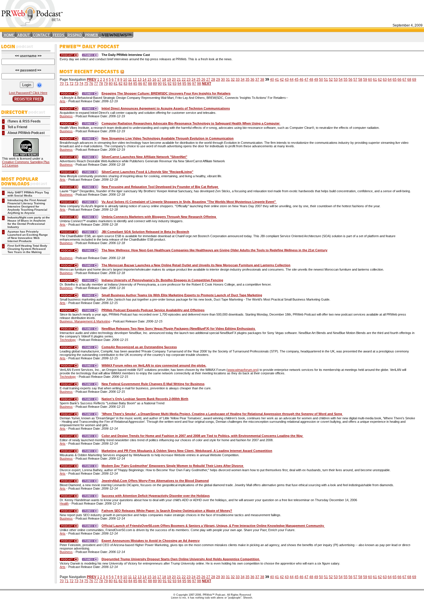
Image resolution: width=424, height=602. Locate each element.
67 (404, 80)
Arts (62, 101)
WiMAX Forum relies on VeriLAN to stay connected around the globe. (154, 365)
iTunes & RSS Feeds (24, 121)
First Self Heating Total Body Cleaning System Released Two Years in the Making (27, 249)
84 (130, 84)
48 (311, 80)
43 (287, 80)
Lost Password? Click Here (28, 93)
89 (155, 84)
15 (149, 80)
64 (390, 80)
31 (228, 80)
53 (336, 80)
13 (140, 80)
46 (301, 80)
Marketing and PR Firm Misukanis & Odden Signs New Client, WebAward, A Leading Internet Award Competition (187, 450)
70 (62, 84)
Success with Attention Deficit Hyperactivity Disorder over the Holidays (156, 495)
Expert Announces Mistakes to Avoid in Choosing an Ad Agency (151, 540)
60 (370, 80)
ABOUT (23, 35)
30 (223, 80)
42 (282, 80)
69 (414, 80)
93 (174, 84)
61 (375, 80)
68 (409, 80)
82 (121, 84)
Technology (68, 339)
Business (66, 116)
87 (145, 84)
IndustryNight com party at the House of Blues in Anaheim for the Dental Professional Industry (28, 222)
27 (208, 80)
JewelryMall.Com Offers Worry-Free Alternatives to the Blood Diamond (155, 480)
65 (395, 80)
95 (184, 84)
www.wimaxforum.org (243, 369)
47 (306, 80)
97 (194, 84)
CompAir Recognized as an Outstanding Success (139, 347)
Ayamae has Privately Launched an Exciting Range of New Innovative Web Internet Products (27, 236)
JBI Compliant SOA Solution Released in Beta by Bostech (145, 231)
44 (292, 80)
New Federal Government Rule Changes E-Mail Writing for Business (153, 384)
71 (67, 84)
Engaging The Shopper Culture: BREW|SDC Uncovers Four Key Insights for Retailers (166, 93)
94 (179, 84)
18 (164, 80)
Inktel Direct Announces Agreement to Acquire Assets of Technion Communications (166, 108)
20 (174, 80)
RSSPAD (74, 35)
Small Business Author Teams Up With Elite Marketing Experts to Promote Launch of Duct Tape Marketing (182, 295)
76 (91, 84)
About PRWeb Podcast (26, 133)
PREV (91, 80)
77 (96, 84)
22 (184, 80)
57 (355, 80)
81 (116, 84)
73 (76, 84)
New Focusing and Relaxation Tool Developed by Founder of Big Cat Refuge (160, 186)
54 (341, 80)
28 (213, 80)
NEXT (206, 84)
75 (86, 84)
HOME (9, 35)
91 (165, 84)
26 (203, 80)
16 (154, 80)
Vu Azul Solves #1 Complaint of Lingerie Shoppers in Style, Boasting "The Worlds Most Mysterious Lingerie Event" (189, 201)
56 (350, 80)
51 (326, 80)
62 (380, 80)
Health (64, 503)
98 (199, 84)
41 (277, 80)
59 (365, 80)
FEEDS (58, 35)
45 (296, 80)
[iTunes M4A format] (91, 93)
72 (72, 84)
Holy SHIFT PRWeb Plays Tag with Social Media (28, 194)
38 (262, 80)
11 (130, 80)
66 (399, 80)
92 (170, 84)
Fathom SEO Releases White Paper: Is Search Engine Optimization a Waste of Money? (167, 510)
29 (218, 80)
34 (243, 80)
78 (101, 84)
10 (125, 80)
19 (169, 80)
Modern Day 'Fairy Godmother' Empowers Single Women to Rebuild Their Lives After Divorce (173, 465)
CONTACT (41, 35)
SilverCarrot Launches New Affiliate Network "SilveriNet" (144, 156)
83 (125, 84)
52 (331, 80)
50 (321, 80)
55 (346, 80)
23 (189, 80)
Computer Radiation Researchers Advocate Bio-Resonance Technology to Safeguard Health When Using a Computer (191, 123)
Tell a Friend (17, 127)
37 (257, 80)
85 (135, 84)
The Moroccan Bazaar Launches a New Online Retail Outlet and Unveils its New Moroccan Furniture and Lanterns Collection (196, 265)
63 (385, 80)
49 (316, 80)
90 (160, 84)
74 (81, 84)
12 (135, 80)
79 (106, 84)
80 (111, 84)
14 (144, 80)
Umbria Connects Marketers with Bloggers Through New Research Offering (159, 216)
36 (252, 80)
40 (272, 80)
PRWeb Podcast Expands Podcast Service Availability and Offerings (153, 310)
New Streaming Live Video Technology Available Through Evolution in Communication (168, 138)
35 (247, 80)
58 (360, 80)
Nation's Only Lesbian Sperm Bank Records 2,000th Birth (145, 399)
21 (179, 80)
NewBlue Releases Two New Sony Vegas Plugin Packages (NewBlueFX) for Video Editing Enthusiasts (179, 328)
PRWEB (91, 35)
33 (238, 80)
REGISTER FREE (28, 99)
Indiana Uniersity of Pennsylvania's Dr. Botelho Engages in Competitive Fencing (162, 280)
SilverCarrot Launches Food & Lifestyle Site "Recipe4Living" (147, 171)
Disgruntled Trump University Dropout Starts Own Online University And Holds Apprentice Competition (181, 559)
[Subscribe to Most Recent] (122, 71)
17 (159, 80)
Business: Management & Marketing (85, 321)
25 (198, 80)
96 (189, 84)
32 (233, 80)
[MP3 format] (70, 93)
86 (140, 84)
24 (194, 80)
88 (150, 84)
